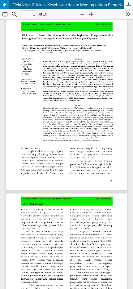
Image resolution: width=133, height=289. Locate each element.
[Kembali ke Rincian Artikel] (4, 4)
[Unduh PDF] (128, 4)
